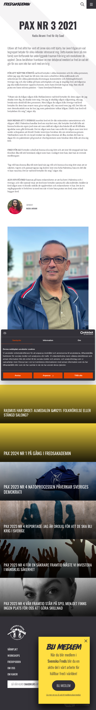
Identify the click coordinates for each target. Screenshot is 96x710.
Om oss (11, 668)
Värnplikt (13, 649)
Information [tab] (48, 340)
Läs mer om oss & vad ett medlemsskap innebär (63, 694)
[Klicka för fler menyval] (91, 4)
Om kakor (13, 674)
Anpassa (46, 375)
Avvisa (17, 375)
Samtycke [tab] (16, 340)
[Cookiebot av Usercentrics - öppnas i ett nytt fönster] (82, 333)
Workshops (14, 655)
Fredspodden (14, 662)
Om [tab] (79, 340)
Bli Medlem (63, 685)
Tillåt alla (78, 375)
